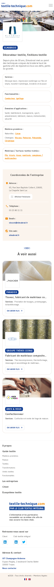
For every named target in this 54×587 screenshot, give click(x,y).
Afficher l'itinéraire (22, 197)
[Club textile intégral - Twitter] (24, 542)
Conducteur (10, 98)
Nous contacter (9, 568)
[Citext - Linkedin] (5, 542)
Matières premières (10, 456)
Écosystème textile (11, 492)
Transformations (8, 468)
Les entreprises (10, 481)
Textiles (5, 464)
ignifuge (20, 98)
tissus (18, 155)
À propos (7, 445)
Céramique (9, 140)
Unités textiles (8, 471)
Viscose (18, 137)
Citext (5, 486)
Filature (5, 460)
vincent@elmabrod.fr (18, 222)
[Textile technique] (16, 5)
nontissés (26, 155)
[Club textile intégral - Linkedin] (16, 542)
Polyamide (36, 137)
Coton (17, 133)
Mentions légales (40, 575)
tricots (12, 155)
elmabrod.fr (14, 235)
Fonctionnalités (8, 475)
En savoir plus (13, 311)
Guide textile (9, 451)
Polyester (27, 137)
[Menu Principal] (51, 5)
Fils (6, 155)
